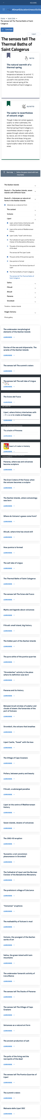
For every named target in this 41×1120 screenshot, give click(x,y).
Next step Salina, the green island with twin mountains (22, 173)
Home (3, 18)
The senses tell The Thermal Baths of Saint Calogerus (22, 277)
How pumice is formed (17, 261)
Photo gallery (8, 317)
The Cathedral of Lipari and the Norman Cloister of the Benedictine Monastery (22, 241)
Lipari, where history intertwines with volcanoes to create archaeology (22, 224)
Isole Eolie (11, 18)
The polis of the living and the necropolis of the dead (22, 247)
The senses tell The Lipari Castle (20, 252)
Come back (8, 29)
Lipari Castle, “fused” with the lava (21, 236)
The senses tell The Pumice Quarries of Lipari (22, 267)
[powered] (36, 433)
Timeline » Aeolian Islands (12, 306)
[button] (4, 3)
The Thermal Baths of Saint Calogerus (22, 272)
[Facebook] (3, 418)
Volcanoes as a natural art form (17, 205)
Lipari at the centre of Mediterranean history (21, 230)
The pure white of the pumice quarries (22, 257)
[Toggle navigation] (3, 9)
